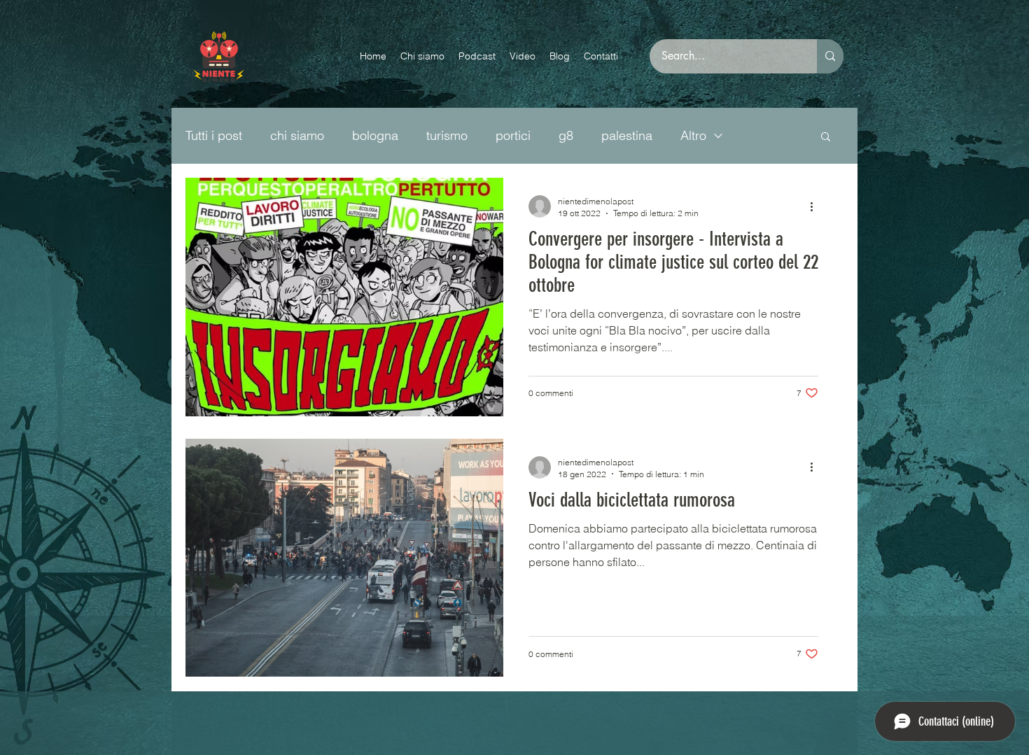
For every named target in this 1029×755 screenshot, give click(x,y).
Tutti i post (214, 135)
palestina (626, 135)
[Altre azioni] (816, 206)
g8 (566, 135)
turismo (447, 135)
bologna (375, 135)
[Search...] (830, 56)
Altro (693, 135)
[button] (825, 137)
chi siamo (297, 135)
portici (513, 135)
